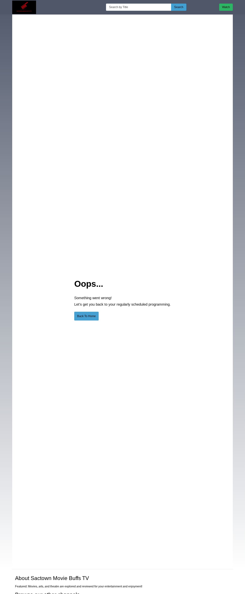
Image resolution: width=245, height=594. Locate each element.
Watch (226, 7)
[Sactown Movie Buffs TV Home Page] (24, 7)
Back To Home (86, 316)
